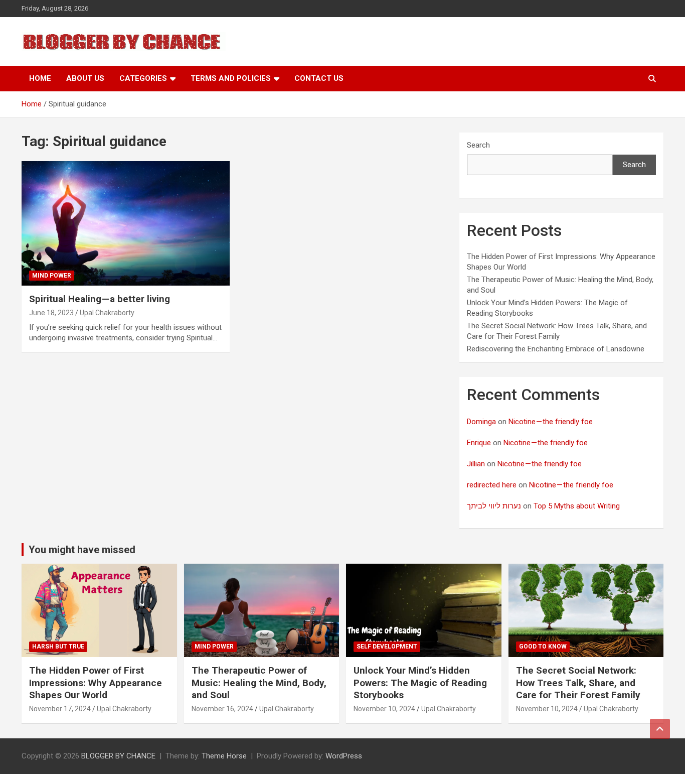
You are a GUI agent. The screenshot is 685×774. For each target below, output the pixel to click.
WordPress (343, 755)
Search (478, 145)
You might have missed (82, 550)
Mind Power (51, 275)
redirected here (492, 484)
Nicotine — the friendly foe (550, 421)
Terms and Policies (231, 78)
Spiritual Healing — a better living (99, 299)
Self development (387, 646)
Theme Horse (224, 755)
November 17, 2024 (60, 709)
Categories (143, 78)
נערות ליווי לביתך (494, 505)
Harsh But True (58, 646)
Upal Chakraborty (107, 313)
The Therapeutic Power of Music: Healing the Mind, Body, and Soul (259, 683)
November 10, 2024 (384, 709)
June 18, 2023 (51, 313)
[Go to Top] (660, 729)
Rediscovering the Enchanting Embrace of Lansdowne (555, 348)
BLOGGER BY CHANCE (118, 755)
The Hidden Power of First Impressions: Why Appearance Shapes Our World (95, 683)
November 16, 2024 (222, 709)
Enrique (479, 442)
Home (40, 78)
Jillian (476, 463)
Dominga (481, 421)
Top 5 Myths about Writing (577, 505)
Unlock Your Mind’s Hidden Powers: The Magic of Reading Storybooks (420, 683)
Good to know (543, 646)
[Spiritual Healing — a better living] (125, 223)
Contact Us (319, 78)
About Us (85, 78)
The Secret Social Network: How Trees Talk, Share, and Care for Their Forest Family (578, 683)
